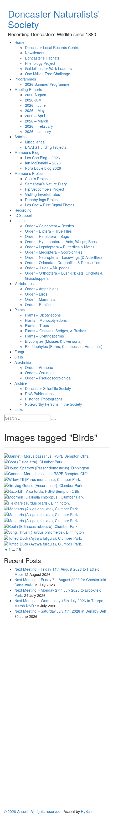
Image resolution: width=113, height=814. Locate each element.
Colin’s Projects (37, 178)
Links (18, 409)
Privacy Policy (25, 675)
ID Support (23, 215)
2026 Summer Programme (47, 84)
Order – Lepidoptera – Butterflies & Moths (59, 246)
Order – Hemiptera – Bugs (47, 236)
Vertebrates (24, 283)
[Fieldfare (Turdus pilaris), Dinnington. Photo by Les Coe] (37, 502)
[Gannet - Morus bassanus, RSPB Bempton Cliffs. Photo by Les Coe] (46, 455)
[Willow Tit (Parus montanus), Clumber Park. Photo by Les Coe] (42, 478)
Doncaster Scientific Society (48, 388)
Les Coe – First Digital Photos (49, 204)
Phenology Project (40, 63)
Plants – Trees (37, 325)
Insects (20, 220)
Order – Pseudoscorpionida (48, 378)
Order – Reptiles (38, 304)
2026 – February (39, 126)
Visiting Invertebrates (42, 194)
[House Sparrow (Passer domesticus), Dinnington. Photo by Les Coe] (46, 467)
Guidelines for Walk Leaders (48, 68)
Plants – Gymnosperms (44, 336)
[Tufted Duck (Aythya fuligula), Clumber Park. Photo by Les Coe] (43, 537)
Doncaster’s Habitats (42, 58)
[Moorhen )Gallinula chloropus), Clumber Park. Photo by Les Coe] (44, 496)
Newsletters (34, 52)
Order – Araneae (39, 367)
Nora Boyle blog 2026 (43, 168)
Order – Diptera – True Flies (48, 231)
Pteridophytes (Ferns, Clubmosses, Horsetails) (63, 346)
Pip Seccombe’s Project (44, 189)
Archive (20, 383)
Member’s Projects (29, 173)
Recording (23, 210)
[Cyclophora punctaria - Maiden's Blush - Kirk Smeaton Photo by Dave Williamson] (51, 649)
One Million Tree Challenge (47, 73)
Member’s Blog (26, 152)
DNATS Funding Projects (45, 147)
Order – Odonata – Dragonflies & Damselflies (62, 262)
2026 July (33, 100)
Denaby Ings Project (42, 199)
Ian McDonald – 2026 (43, 162)
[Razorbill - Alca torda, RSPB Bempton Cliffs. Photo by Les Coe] (42, 490)
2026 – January (38, 131)
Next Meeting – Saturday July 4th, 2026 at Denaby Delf (60, 611)
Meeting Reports (28, 89)
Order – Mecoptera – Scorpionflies (53, 252)
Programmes (25, 79)
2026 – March (36, 121)
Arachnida (22, 362)
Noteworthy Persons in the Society (53, 404)
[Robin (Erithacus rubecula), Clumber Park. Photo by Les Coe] (41, 525)
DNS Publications (39, 393)
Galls (18, 357)
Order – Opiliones (39, 372)
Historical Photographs (44, 398)
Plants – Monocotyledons (46, 320)
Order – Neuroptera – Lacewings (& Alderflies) (63, 257)
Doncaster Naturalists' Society (54, 19)
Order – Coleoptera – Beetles (49, 225)
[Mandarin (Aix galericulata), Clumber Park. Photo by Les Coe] (41, 508)
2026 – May (35, 110)
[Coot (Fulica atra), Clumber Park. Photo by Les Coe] (33, 461)
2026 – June (35, 105)
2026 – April (35, 115)
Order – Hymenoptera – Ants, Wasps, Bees (61, 241)
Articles (20, 136)
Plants (19, 309)
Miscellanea (35, 141)
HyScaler (88, 811)
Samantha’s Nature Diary (46, 183)
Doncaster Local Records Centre (52, 47)
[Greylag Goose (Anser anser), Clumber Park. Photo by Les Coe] (43, 484)
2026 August (35, 94)
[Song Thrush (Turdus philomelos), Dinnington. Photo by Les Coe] (44, 531)
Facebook (22, 670)
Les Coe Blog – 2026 (42, 157)
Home (19, 42)
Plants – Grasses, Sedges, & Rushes (55, 330)
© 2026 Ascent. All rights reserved (32, 811)
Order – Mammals (40, 299)
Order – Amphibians (41, 288)
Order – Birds (36, 294)
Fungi (19, 351)
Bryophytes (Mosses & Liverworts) (53, 341)
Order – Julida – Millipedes (47, 267)
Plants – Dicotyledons (43, 315)
